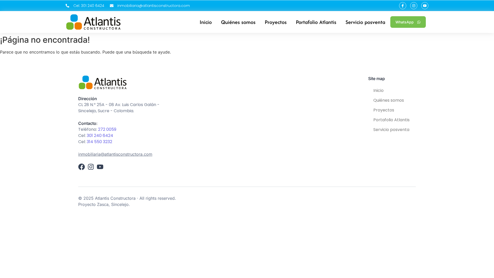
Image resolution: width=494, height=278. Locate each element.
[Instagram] (413, 5)
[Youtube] (424, 5)
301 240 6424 (100, 135)
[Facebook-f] (402, 5)
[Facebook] (81, 166)
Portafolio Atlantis (391, 120)
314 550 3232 (99, 142)
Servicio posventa (391, 130)
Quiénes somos (388, 100)
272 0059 (107, 129)
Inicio (378, 90)
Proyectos (383, 110)
